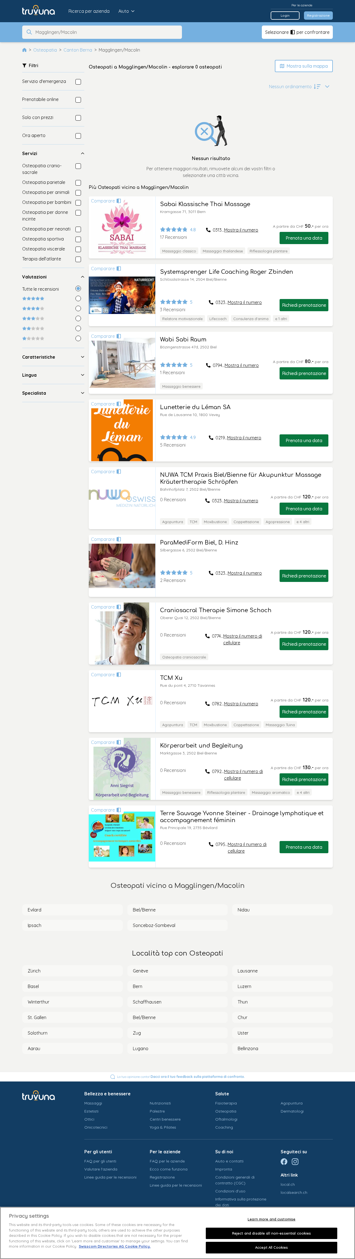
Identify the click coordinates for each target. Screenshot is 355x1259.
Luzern (244, 986)
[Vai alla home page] (42, 11)
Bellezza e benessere (107, 1093)
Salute (222, 1093)
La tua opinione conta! (181, 1077)
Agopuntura (292, 1103)
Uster (243, 1033)
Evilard (34, 910)
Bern (137, 986)
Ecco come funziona (168, 1169)
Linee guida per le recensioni (110, 1177)
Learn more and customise (271, 1219)
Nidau (244, 910)
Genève (140, 971)
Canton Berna (78, 50)
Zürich (34, 971)
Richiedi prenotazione (304, 305)
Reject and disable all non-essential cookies (271, 1233)
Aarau (34, 1048)
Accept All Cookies (271, 1247)
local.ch (288, 1184)
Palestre (157, 1111)
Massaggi (93, 1103)
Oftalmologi (226, 1119)
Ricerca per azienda (89, 11)
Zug (137, 1033)
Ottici (89, 1119)
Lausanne (248, 971)
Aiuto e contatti (229, 1161)
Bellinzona (248, 1048)
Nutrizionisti (160, 1103)
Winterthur (38, 1002)
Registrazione (318, 15)
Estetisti (91, 1111)
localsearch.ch (294, 1192)
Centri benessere (165, 1119)
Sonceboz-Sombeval (154, 925)
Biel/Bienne (144, 910)
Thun (243, 1002)
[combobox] (107, 32)
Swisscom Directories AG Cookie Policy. (115, 1246)
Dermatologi (292, 1111)
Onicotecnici (95, 1127)
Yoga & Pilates (163, 1127)
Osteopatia (45, 50)
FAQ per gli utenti (100, 1161)
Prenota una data (304, 238)
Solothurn (37, 1033)
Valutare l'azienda (100, 1169)
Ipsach (34, 925)
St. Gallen (37, 1017)
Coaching (224, 1127)
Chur (242, 1017)
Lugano (140, 1048)
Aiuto (123, 11)
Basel (33, 986)
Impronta (223, 1169)
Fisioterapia (226, 1103)
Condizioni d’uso (230, 1191)
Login (285, 15)
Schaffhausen (147, 1002)
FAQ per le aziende (167, 1161)
